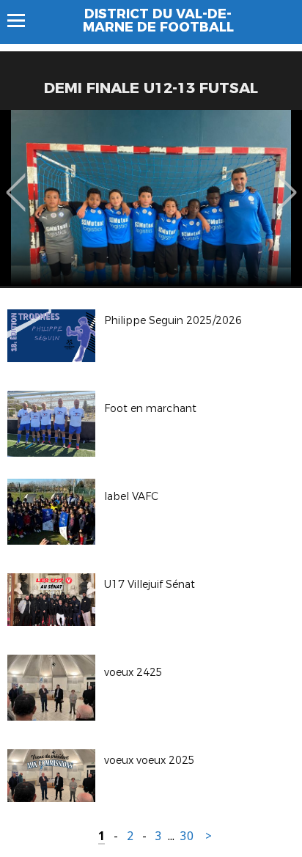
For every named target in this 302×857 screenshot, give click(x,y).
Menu (23, 20)
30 (187, 836)
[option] (151, 198)
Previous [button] (16, 182)
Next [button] (287, 182)
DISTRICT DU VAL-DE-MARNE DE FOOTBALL (158, 20)
